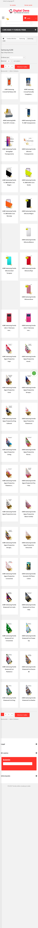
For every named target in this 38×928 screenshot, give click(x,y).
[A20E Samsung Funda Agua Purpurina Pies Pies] (29, 471)
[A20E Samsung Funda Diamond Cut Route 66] (29, 657)
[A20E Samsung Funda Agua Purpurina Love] (9, 502)
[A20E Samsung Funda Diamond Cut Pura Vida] (29, 595)
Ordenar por (5, 57)
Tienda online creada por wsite (21, 786)
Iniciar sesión (28, 5)
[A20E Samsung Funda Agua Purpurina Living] (9, 440)
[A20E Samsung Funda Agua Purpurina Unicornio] (29, 533)
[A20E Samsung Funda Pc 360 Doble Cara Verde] (29, 171)
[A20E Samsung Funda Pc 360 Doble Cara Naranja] (9, 202)
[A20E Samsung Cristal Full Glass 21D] (9, 80)
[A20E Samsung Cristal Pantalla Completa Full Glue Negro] (29, 80)
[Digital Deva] (19, 11)
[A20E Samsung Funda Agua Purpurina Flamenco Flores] (9, 471)
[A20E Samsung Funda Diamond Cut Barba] (29, 688)
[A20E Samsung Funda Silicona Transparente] (29, 140)
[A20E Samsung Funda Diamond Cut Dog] (9, 688)
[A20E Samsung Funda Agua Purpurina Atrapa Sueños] (29, 378)
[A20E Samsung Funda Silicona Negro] (29, 202)
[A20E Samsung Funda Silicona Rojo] (29, 259)
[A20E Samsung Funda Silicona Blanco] (29, 230)
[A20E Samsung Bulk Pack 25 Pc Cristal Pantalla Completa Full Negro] (9, 111)
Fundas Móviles (11, 38)
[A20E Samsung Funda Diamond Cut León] (9, 595)
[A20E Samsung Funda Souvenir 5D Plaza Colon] (29, 564)
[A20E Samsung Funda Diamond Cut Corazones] (9, 626)
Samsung (22, 38)
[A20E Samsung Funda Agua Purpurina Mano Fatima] (29, 502)
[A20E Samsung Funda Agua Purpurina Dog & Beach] (9, 409)
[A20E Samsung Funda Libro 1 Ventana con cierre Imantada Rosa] (29, 316)
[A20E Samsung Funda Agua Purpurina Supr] (9, 347)
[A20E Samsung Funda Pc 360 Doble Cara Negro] (9, 171)
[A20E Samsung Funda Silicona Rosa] (29, 288)
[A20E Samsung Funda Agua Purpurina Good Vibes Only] (29, 347)
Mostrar (3, 61)
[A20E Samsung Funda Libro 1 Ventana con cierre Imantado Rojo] (9, 316)
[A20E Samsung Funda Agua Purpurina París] (9, 378)
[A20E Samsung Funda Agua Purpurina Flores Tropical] (29, 440)
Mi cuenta (4, 753)
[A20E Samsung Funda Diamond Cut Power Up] (29, 626)
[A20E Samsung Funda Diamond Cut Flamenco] (9, 657)
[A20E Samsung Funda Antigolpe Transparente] (9, 140)
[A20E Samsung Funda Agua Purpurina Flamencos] (29, 409)
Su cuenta (13, 5)
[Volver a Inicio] (3, 38)
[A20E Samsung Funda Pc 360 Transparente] (29, 111)
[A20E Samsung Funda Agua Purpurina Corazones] (9, 564)
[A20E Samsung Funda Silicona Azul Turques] (9, 259)
